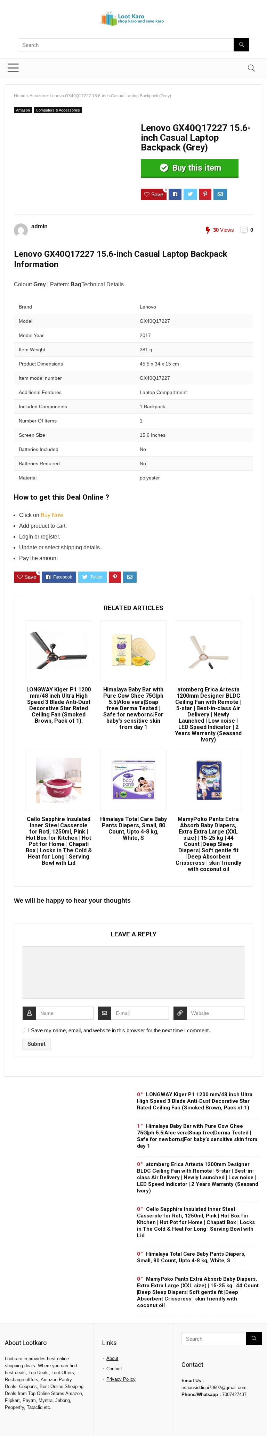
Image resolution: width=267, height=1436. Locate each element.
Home (19, 95)
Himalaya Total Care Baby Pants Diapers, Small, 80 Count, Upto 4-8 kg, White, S (133, 828)
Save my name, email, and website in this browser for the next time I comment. (120, 1030)
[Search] (251, 68)
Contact (114, 1368)
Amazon (37, 95)
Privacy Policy (121, 1379)
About (112, 1358)
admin (39, 226)
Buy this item (195, 168)
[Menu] (13, 68)
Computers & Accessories (58, 110)
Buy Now (52, 515)
